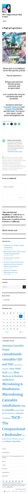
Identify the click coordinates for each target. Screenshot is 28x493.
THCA (12, 169)
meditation (10, 162)
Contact (4, 468)
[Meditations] (6, 481)
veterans (15, 439)
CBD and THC (10, 160)
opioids (17, 410)
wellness (23, 166)
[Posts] (13, 481)
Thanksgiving (6, 418)
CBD (15, 168)
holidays (10, 373)
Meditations (5, 452)
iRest (19, 160)
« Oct (6, 332)
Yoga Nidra (4, 168)
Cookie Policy (10, 486)
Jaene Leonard (8, 157)
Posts (3, 461)
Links (3, 465)
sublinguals (20, 165)
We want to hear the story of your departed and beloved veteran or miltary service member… (14, 264)
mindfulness (5, 165)
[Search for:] (12, 287)
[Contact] (19, 481)
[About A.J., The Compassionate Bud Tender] (9, 481)
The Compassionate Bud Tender (12, 15)
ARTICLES (5, 476)
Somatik (7, 107)
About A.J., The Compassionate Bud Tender (13, 456)
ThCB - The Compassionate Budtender (11, 166)
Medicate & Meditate (12, 376)
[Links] (16, 481)
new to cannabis (13, 165)
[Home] (3, 481)
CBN (21, 168)
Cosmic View (10, 109)
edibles (16, 160)
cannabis (4, 160)
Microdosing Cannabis (14, 163)
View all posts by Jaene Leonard (14, 151)
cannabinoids (19, 158)
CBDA (17, 168)
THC (9, 169)
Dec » (21, 332)
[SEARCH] (24, 286)
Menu (4, 21)
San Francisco (10, 413)
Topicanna (16, 107)
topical (15, 169)
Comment (20, 197)
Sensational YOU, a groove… (12, 258)
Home (4, 449)
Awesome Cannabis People (8, 158)
